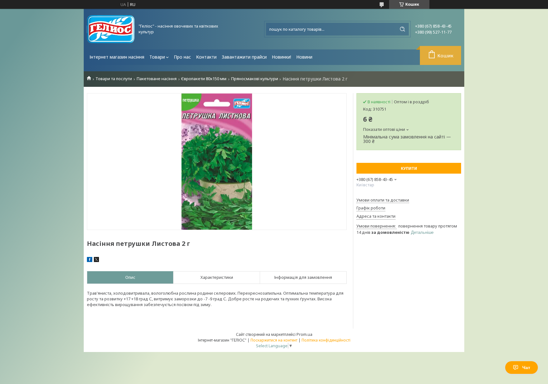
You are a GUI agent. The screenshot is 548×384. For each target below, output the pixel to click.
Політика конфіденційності (326, 340)
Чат (526, 367)
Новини (304, 57)
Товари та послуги (113, 78)
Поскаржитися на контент (274, 340)
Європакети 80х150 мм (203, 78)
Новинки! (281, 57)
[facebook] (89, 260)
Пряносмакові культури (254, 78)
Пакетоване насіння (157, 78)
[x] (96, 260)
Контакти (206, 57)
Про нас (182, 57)
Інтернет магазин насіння (116, 57)
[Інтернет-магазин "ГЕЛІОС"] (110, 29)
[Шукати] (402, 29)
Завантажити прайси (244, 57)
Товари (157, 57)
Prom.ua (304, 334)
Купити (409, 168)
